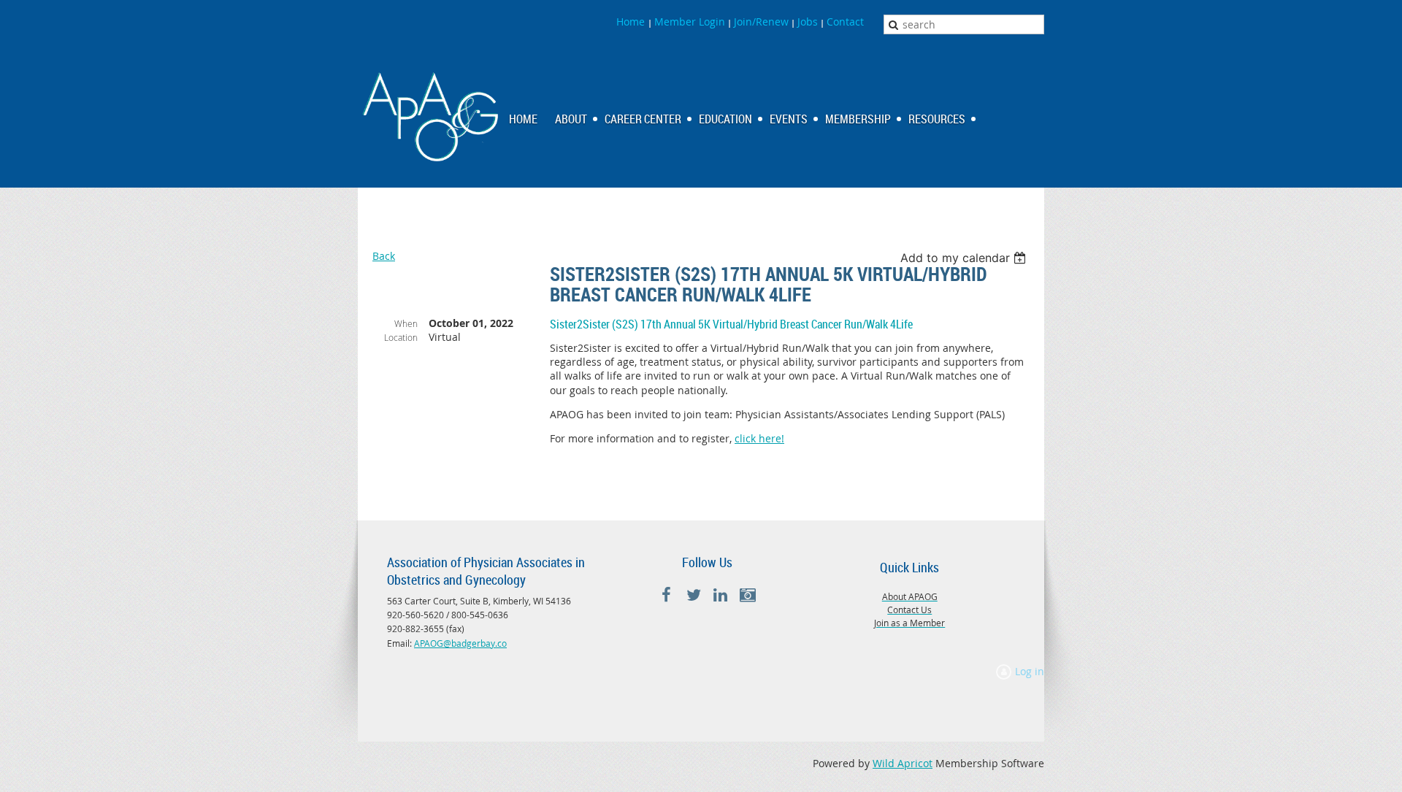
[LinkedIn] (720, 595)
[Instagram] (747, 595)
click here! (759, 438)
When (406, 323)
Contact (845, 21)
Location (401, 337)
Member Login (689, 21)
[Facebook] (666, 595)
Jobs (807, 21)
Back (383, 256)
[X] (693, 595)
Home (632, 21)
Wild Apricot (902, 763)
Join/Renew (761, 21)
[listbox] (965, 257)
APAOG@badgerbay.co (460, 643)
